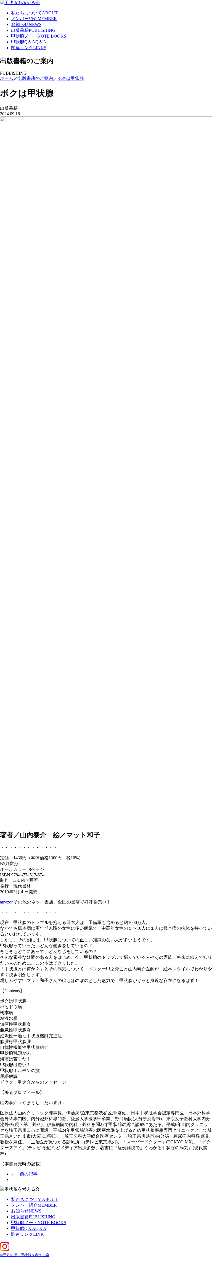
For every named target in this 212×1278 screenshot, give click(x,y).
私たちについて (34, 13)
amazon (7, 902)
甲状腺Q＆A (28, 42)
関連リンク (28, 47)
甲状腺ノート (38, 36)
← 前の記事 (24, 1174)
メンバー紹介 (34, 18)
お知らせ (26, 24)
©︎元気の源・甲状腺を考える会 (24, 1255)
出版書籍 (33, 30)
